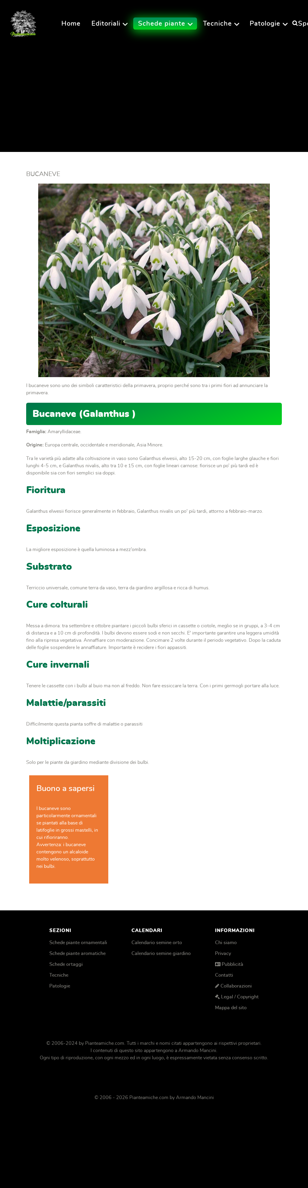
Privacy (223, 953)
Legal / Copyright (240, 996)
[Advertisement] (154, 93)
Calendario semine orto (156, 942)
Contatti (224, 975)
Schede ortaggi (66, 964)
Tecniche (58, 975)
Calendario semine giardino (161, 953)
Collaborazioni (236, 986)
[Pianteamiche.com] (23, 22)
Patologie (59, 986)
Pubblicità (232, 964)
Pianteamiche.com (104, 1043)
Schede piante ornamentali (78, 942)
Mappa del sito (231, 1007)
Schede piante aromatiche (77, 953)
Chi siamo (226, 942)
